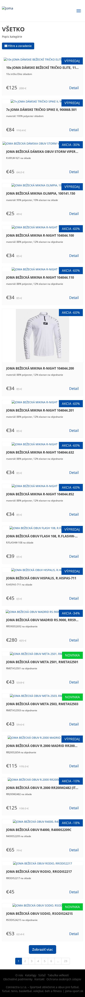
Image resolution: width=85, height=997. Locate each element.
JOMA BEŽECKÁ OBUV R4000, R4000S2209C (38, 830)
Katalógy (30, 975)
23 (65, 961)
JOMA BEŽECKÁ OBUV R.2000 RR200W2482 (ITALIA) (42, 788)
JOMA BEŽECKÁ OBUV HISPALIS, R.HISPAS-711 (41, 578)
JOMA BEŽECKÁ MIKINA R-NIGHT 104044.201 (40, 410)
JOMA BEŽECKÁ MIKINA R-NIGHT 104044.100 (40, 235)
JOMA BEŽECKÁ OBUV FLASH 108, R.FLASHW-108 (42, 536)
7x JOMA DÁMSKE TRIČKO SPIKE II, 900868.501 (41, 109)
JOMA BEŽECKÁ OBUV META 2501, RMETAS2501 (42, 662)
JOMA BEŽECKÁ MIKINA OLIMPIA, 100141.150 (40, 193)
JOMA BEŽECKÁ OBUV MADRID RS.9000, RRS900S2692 (42, 620)
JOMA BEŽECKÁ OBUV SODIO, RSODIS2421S (39, 913)
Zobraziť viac (42, 949)
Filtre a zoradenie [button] (20, 46)
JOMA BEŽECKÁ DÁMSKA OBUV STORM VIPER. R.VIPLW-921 (42, 151)
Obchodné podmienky (17, 979)
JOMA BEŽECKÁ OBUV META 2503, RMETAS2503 (42, 704)
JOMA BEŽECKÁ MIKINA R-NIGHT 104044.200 (40, 368)
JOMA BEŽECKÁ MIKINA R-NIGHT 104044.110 (40, 277)
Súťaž (42, 975)
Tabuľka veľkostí (58, 975)
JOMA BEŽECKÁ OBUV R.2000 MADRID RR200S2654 (42, 746)
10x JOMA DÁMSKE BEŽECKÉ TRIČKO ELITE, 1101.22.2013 (42, 67)
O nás (19, 975)
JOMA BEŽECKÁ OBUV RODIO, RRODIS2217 (39, 871)
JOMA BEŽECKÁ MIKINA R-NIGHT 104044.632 (40, 452)
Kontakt (39, 979)
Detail (74, 87)
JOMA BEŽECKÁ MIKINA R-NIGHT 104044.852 (40, 494)
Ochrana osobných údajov (63, 979)
